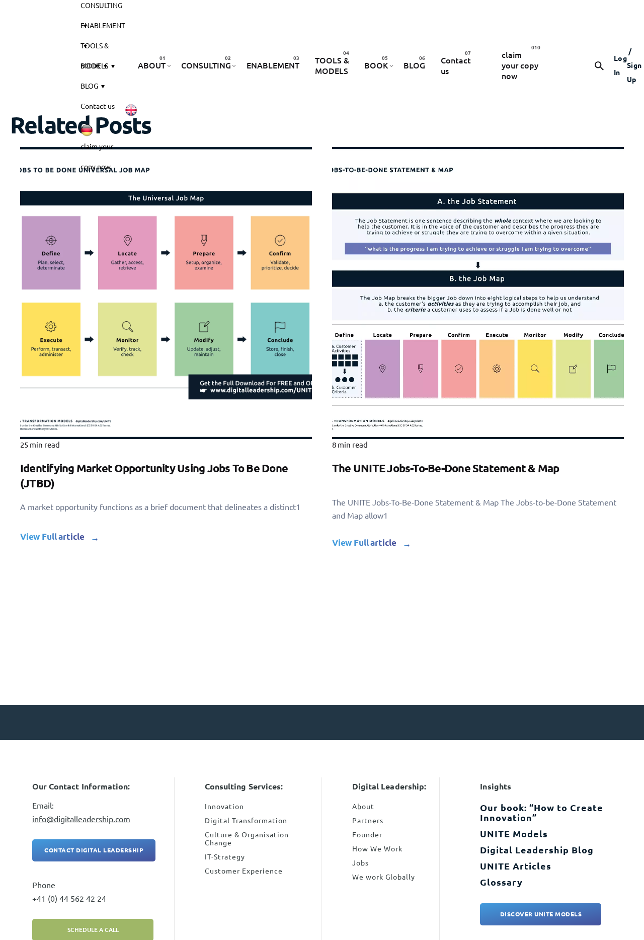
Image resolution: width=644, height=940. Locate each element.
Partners (367, 821)
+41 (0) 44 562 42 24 (69, 898)
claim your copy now (96, 149)
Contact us (97, 106)
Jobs (360, 863)
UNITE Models (514, 834)
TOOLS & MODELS (94, 49)
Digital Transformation (246, 821)
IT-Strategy (225, 857)
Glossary (501, 882)
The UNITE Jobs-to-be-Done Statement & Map (445, 468)
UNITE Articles (515, 866)
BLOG (89, 86)
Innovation (224, 807)
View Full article (52, 536)
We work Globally (383, 877)
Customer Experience (244, 871)
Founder (367, 835)
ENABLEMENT (102, 26)
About (363, 807)
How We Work (377, 849)
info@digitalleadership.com (81, 819)
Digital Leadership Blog (537, 850)
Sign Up (634, 65)
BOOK (90, 66)
